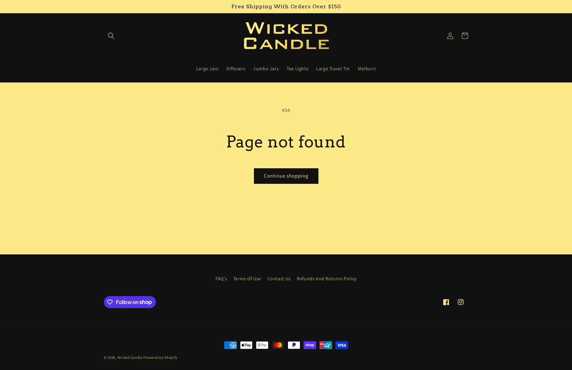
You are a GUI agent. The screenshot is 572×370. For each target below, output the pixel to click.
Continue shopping (286, 176)
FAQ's (221, 279)
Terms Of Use (247, 279)
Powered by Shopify (160, 357)
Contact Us (279, 279)
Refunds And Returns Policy (327, 279)
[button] (111, 35)
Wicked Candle (130, 357)
